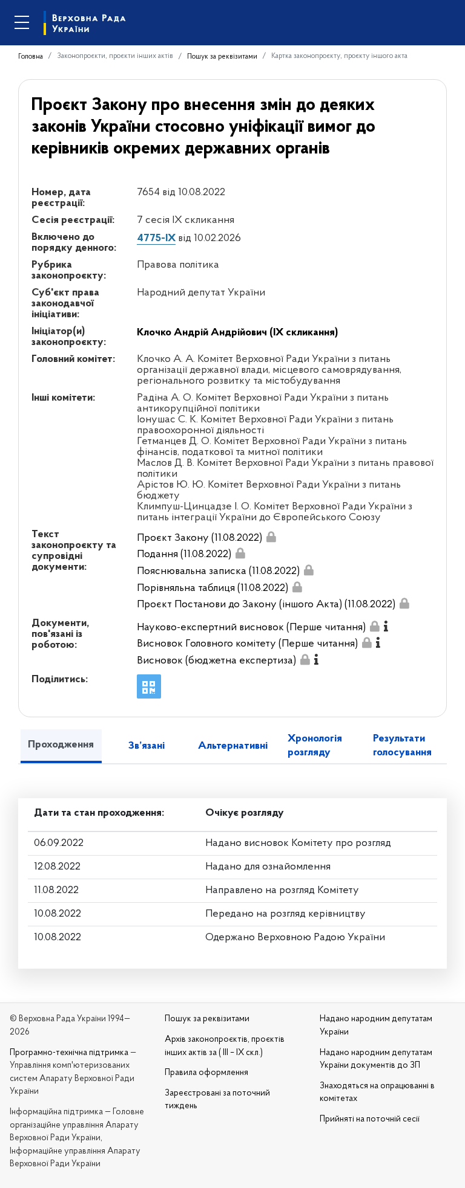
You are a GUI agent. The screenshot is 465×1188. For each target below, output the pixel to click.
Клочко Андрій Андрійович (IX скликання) (237, 333)
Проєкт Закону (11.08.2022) (199, 538)
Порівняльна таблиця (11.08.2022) (212, 588)
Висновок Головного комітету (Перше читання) (247, 644)
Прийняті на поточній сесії (370, 1119)
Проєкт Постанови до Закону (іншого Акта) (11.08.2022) (266, 604)
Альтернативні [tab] (233, 746)
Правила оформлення (206, 1072)
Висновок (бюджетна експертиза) (216, 661)
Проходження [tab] (61, 745)
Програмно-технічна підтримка (69, 1052)
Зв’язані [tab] (146, 746)
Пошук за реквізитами (222, 56)
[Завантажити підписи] (271, 536)
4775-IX (156, 238)
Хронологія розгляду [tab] (315, 746)
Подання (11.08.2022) (184, 554)
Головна (30, 56)
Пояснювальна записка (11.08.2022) (218, 571)
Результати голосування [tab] (402, 746)
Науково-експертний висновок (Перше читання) (251, 627)
